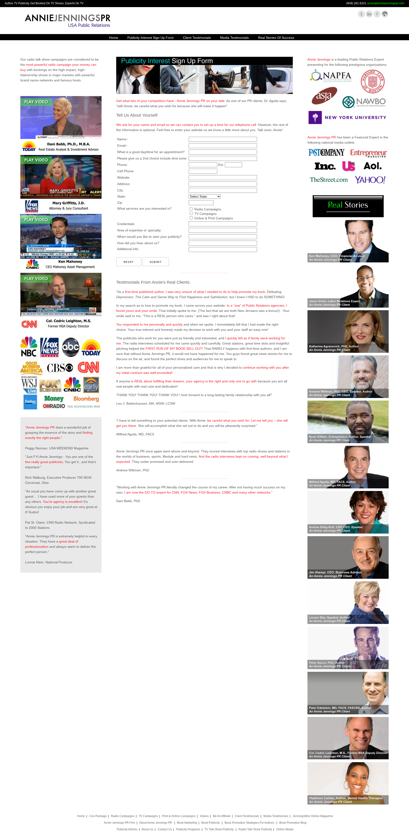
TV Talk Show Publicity (219, 829)
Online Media (284, 829)
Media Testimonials (234, 38)
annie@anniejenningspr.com (385, 3)
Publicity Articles (127, 829)
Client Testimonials (197, 38)
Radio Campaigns (122, 816)
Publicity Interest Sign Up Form (150, 38)
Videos (204, 816)
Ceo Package (98, 816)
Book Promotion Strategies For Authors (250, 822)
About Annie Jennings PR (156, 822)
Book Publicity (210, 822)
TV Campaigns (148, 816)
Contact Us (165, 829)
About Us (147, 829)
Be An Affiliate (222, 816)
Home (113, 38)
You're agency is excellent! (63, 502)
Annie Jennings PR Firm (119, 822)
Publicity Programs (188, 829)
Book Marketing (187, 822)
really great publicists (47, 462)
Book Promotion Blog (293, 822)
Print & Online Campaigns (179, 816)
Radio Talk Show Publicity (255, 829)
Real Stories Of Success (276, 38)
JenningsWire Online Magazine (313, 816)
